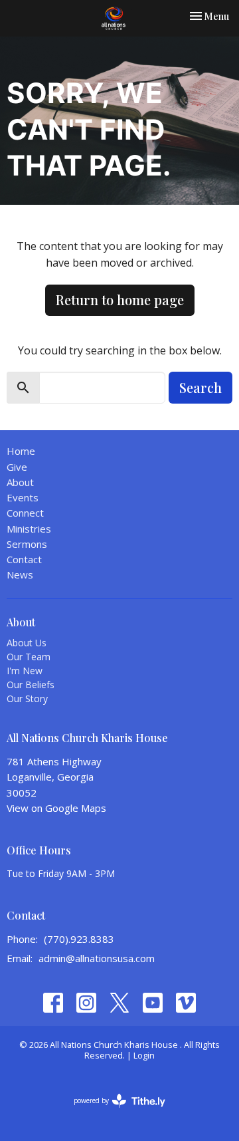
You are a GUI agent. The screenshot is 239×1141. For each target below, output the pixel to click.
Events (23, 497)
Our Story (27, 698)
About (20, 482)
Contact (24, 559)
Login (144, 1055)
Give (17, 466)
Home (21, 450)
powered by (112, 1112)
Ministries (29, 528)
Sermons (27, 544)
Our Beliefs (30, 684)
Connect (25, 512)
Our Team (28, 656)
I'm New (24, 670)
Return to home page (120, 300)
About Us (26, 642)
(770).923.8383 (79, 939)
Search (200, 387)
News (20, 574)
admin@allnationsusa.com (97, 958)
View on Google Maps (56, 808)
